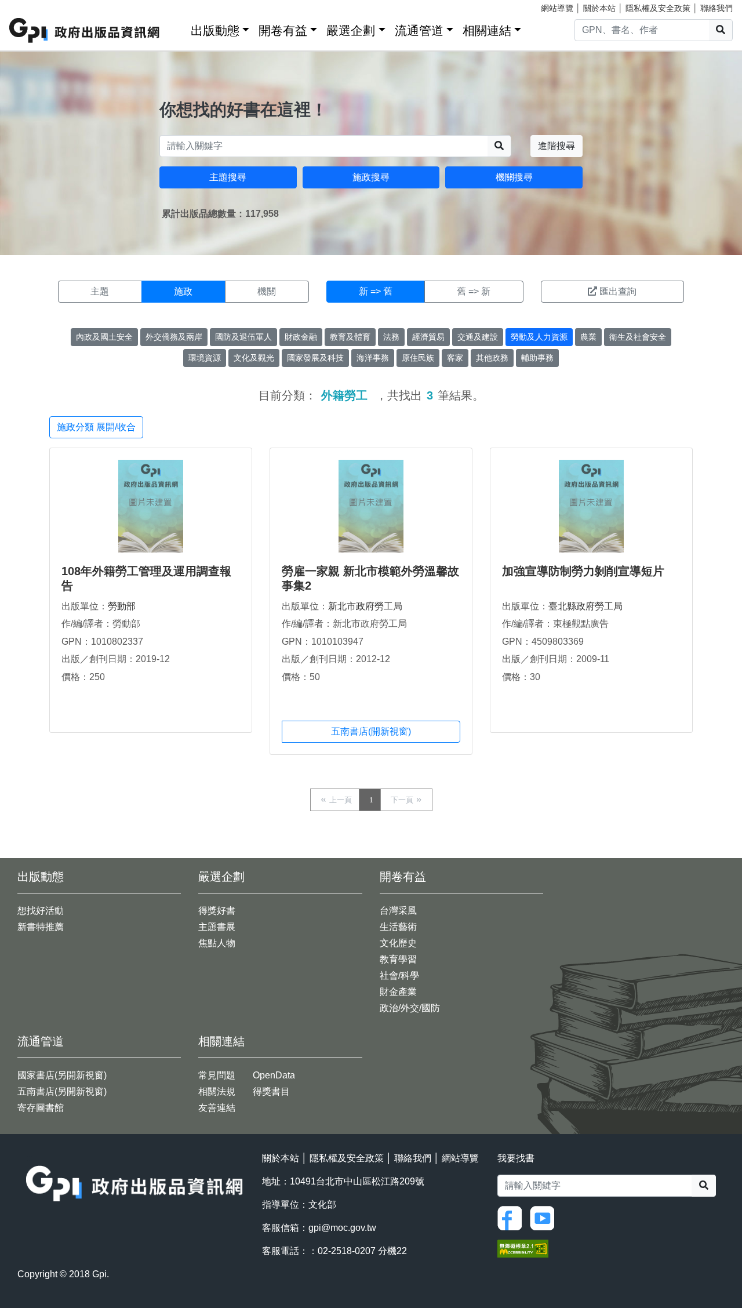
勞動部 (122, 606)
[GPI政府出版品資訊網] (85, 30)
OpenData (274, 1075)
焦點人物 (216, 943)
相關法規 (216, 1091)
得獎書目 (271, 1091)
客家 (455, 357)
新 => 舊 (375, 291)
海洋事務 (373, 357)
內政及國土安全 (104, 336)
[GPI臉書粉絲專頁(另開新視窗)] (512, 1217)
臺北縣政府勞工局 (585, 606)
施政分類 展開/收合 (96, 427)
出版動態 (215, 30)
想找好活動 (40, 910)
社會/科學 (399, 975)
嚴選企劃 (350, 30)
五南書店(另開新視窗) (62, 1091)
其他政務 (492, 357)
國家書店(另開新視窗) (62, 1075)
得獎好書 (216, 910)
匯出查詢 (617, 291)
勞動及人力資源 (539, 336)
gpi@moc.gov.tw (342, 1228)
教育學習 (398, 959)
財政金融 (301, 336)
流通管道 (419, 30)
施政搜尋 (371, 177)
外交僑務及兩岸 (174, 336)
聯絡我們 (716, 8)
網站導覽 (557, 8)
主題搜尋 (227, 177)
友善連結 (216, 1108)
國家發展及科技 (315, 357)
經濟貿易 (428, 336)
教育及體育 (350, 336)
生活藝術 (398, 927)
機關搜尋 (514, 177)
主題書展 (216, 927)
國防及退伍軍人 (243, 336)
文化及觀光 (254, 357)
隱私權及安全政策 (657, 8)
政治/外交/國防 (410, 1008)
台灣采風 (398, 910)
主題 (99, 291)
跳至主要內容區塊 (32, 5)
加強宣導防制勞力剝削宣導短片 (583, 571)
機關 (266, 291)
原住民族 (418, 357)
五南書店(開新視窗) (371, 731)
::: (177, 28)
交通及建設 (477, 336)
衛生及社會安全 (637, 336)
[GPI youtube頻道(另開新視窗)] (545, 1217)
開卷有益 (283, 30)
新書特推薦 (40, 927)
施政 (183, 291)
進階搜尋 (556, 146)
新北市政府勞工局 (365, 606)
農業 (588, 336)
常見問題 (216, 1075)
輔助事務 (537, 357)
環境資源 (204, 357)
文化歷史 (398, 943)
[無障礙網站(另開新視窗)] (522, 1247)
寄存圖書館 (40, 1108)
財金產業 (398, 992)
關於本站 (599, 8)
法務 (391, 336)
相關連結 (487, 30)
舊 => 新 (473, 291)
